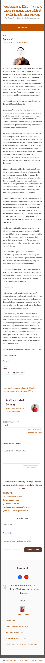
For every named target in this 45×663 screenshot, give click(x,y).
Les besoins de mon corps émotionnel (15, 511)
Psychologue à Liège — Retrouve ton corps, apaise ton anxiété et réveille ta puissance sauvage (22, 10)
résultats (23, 391)
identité (32, 388)
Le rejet (11, 423)
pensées (6, 391)
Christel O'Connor (21, 42)
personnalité (15, 391)
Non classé (8, 36)
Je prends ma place (33, 431)
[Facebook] (20, 577)
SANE (30, 391)
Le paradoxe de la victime (11, 504)
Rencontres (36, 349)
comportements (22, 388)
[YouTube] (26, 577)
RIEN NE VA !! (8, 493)
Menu (24, 27)
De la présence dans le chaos (12, 496)
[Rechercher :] (22, 524)
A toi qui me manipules (11, 500)
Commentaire (31, 468)
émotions (11, 388)
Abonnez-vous (33, 549)
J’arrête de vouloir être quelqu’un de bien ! (17, 507)
